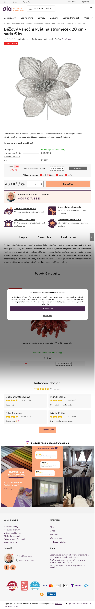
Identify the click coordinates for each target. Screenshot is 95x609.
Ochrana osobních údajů (13, 539)
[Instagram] (12, 567)
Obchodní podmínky (11, 536)
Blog (4, 2)
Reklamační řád (9, 543)
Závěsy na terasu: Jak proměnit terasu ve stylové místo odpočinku (67, 561)
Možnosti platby (10, 527)
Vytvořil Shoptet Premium (78, 603)
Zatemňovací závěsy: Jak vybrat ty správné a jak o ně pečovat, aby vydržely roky (68, 556)
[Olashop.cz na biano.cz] (23, 585)
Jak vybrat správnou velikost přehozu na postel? (66, 566)
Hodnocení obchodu (46, 383)
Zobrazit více (46, 429)
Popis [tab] (22, 237)
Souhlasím (48, 308)
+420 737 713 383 (28, 198)
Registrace (84, 2)
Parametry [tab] (43, 237)
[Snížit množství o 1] (28, 184)
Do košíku (67, 184)
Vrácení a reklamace (12, 533)
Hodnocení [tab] (67, 237)
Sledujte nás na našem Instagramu (49, 443)
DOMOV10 (56, 168)
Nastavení (46, 316)
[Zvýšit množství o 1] (40, 184)
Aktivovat (77, 168)
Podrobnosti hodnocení (41, 39)
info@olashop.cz (24, 556)
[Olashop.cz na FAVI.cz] (11, 585)
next (88, 329)
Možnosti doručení (11, 156)
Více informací (46, 304)
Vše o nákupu (55, 538)
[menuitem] (8, 18)
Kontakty (25, 2)
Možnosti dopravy (11, 530)
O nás (14, 2)
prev (5, 329)
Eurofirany (65, 39)
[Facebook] (6, 567)
